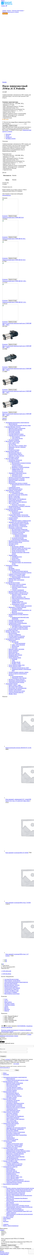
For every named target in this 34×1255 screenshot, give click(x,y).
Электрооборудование (12, 683)
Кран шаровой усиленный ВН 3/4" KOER (17, 852)
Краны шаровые (13, 652)
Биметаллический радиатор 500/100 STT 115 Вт (18, 747)
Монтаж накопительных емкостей (15, 1194)
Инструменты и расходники (12, 993)
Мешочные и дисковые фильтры (17, 607)
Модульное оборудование (16, 686)
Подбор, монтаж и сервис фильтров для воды (18, 1191)
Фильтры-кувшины (14, 439)
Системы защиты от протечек (17, 636)
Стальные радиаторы (17, 533)
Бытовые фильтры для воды (13, 427)
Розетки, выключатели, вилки (17, 691)
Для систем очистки (17, 438)
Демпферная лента (17, 556)
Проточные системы (14, 431)
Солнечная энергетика (12, 630)
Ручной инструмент (14, 450)
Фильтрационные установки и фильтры (19, 506)
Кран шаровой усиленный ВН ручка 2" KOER (18, 902)
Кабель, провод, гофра (15, 685)
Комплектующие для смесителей (21, 577)
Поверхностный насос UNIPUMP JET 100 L (14, 281)
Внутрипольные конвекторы (19, 529)
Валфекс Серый (16, 663)
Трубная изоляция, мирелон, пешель (18, 672)
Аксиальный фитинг (17, 676)
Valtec (13, 660)
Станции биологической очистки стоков (20, 425)
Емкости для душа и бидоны (16, 455)
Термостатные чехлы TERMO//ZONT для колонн (19, 602)
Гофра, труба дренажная (18, 644)
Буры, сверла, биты (14, 442)
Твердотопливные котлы (15, 542)
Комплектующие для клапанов (23, 605)
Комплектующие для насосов (17, 480)
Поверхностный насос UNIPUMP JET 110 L (14, 302)
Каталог (9, 10)
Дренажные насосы (17, 474)
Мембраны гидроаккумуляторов (20, 467)
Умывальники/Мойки (14, 578)
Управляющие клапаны (18, 604)
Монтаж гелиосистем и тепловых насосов (17, 1205)
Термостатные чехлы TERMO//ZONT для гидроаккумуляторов (17, 470)
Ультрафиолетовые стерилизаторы (21, 626)
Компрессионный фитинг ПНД (20, 668)
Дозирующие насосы (17, 585)
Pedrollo (4, 82)
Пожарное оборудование (15, 655)
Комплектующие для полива (16, 649)
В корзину (5, 125)
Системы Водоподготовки (13, 582)
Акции (6, 1006)
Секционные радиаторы (18, 532)
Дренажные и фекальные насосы (17, 473)
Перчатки (11, 448)
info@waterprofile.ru (5, 1067)
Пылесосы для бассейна (18, 504)
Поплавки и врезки (14, 457)
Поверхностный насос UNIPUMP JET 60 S (13, 259)
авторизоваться (6, 195)
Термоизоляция (13, 555)
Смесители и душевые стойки (17, 575)
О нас (5, 999)
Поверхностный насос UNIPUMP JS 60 (13, 217)
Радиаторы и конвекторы (15, 528)
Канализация (12, 640)
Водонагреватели (13, 510)
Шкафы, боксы (13, 693)
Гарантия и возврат (9, 1005)
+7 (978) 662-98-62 (6, 973)
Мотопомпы (12, 481)
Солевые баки (15, 600)
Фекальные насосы (17, 476)
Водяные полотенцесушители (20, 571)
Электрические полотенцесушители (21, 572)
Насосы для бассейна (14, 497)
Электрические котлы (14, 561)
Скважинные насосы (14, 487)
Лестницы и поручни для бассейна (18, 494)
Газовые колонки (13, 517)
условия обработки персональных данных (15, 1035)
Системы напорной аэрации (16, 620)
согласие (7, 1059)
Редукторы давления (14, 432)
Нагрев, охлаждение (14, 496)
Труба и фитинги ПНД (15, 666)
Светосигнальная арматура (16, 692)
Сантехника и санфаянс (12, 565)
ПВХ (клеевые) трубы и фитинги (18, 502)
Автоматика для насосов (15, 460)
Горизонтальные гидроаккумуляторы (17, 465)
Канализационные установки (17, 478)
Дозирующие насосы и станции (17, 584)
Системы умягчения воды (16, 621)
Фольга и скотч (16, 559)
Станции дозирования (18, 590)
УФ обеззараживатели (15, 624)
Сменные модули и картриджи (17, 435)
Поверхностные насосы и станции (10, 12)
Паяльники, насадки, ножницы (17, 447)
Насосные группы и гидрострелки (18, 526)
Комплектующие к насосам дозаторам (19, 587)
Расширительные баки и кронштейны (19, 541)
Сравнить (5, 1224)
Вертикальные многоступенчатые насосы (21, 485)
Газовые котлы (13, 519)
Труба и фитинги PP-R (15, 657)
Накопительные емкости (12, 451)
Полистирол (15, 558)
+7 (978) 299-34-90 (6, 971)
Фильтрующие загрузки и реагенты (18, 629)
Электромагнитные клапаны (16, 682)
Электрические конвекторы (19, 539)
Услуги (6, 1000)
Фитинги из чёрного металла (16, 679)
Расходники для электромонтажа (17, 688)
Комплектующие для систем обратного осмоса (19, 595)
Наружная (14, 647)
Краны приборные (14, 650)
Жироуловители (13, 424)
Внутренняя (15, 642)
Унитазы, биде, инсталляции (16, 579)
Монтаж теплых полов (12, 1204)
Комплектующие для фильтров (17, 428)
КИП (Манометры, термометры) (17, 525)
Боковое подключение (21, 535)
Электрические (16, 513)
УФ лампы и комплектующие (20, 627)
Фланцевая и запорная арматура (17, 680)
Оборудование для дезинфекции (17, 499)
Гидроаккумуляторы (14, 461)
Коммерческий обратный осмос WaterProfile (20, 618)
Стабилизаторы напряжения (16, 637)
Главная (4, 10)
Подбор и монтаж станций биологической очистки (20, 1188)
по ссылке (16, 1063)
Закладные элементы (14, 491)
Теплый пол (12, 545)
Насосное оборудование (17, 10)
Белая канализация (20, 643)
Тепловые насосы (13, 543)
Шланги (11, 581)
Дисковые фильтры (17, 608)
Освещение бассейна (17, 493)
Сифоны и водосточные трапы (17, 574)
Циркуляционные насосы (15, 489)
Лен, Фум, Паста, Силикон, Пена (18, 445)
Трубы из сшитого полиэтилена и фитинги (18, 674)
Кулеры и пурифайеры (15, 634)
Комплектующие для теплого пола (21, 548)
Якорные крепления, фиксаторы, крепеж (21, 553)
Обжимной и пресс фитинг (19, 678)
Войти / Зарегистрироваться (10, 1225)
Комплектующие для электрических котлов (21, 563)
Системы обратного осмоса (16, 434)
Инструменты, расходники (13, 441)
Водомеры (11, 568)
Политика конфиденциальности (10, 1030)
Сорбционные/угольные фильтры (18, 623)
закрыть (4, 418)
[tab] (19, 134)
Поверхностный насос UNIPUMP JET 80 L (14, 238)
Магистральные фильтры (15, 429)
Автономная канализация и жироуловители (17, 422)
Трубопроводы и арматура (13, 639)
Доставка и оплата (9, 1003)
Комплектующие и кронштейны (20, 530)
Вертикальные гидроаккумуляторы (21, 463)
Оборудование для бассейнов (13, 490)
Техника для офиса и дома (13, 631)
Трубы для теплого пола (18, 551)
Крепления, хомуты (14, 653)
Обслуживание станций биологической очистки (19, 1189)
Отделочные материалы (15, 500)
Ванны (10, 566)
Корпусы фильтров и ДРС (19, 597)
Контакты (7, 1009)
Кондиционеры (13, 633)
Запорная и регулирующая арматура (18, 522)
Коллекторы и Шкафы (18, 546)
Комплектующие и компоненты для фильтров (21, 610)
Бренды (6, 1007)
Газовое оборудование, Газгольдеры (18, 515)
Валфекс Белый (16, 662)
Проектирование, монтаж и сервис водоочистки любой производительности (19, 1207)
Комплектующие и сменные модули (18, 592)
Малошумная (15, 646)
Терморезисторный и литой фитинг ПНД (21, 670)
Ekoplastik (14, 659)
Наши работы (8, 1002)
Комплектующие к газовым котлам (21, 520)
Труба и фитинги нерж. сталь (17, 665)
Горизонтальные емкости (15, 454)
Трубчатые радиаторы (18, 538)
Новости (6, 1010)
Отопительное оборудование (13, 509)
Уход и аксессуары (14, 503)
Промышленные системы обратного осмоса (18, 615)
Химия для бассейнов (14, 507)
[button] (5, 216)
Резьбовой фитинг (14, 656)
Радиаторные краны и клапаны (20, 523)
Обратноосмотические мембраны (21, 598)
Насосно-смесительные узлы (19, 549)
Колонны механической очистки (17, 591)
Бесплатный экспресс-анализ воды (15, 1192)
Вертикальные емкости (15, 452)
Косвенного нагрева (17, 512)
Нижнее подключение (21, 536)
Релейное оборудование (15, 689)
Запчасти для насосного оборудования (19, 477)
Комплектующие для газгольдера (21, 516)
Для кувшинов (16, 437)
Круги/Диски (12, 444)
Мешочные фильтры (17, 613)
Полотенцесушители (14, 569)
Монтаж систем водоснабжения (14, 1210)
